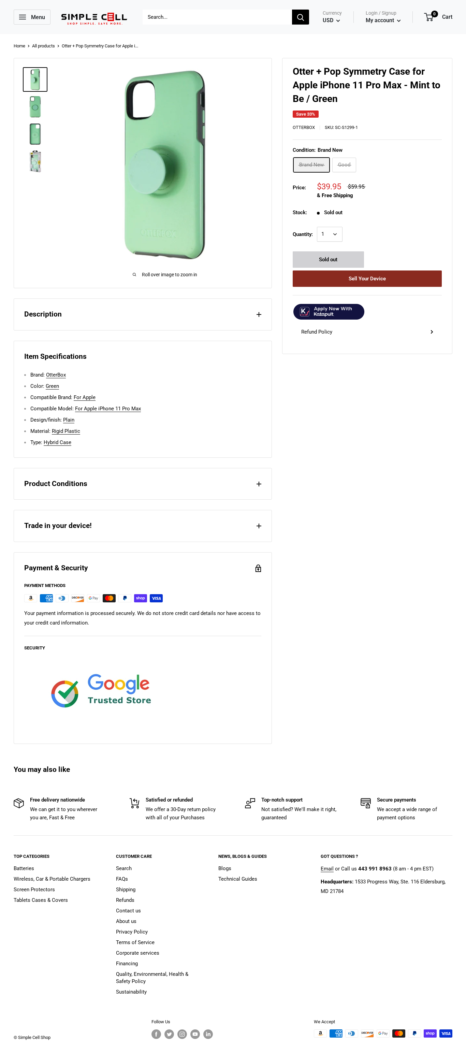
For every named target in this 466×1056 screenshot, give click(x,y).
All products (43, 45)
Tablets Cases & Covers (41, 900)
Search (124, 868)
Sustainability (131, 992)
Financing (127, 963)
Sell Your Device (367, 279)
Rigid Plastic (66, 431)
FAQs (122, 879)
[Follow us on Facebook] (156, 1034)
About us (126, 921)
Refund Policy (316, 332)
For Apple (85, 397)
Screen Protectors (34, 889)
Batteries (24, 868)
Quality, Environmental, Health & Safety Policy (152, 977)
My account (380, 20)
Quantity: (303, 234)
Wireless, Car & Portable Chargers (52, 879)
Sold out (328, 259)
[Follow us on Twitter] (169, 1034)
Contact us (128, 911)
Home (19, 45)
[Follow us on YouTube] (195, 1034)
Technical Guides (237, 879)
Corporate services (137, 953)
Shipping (125, 889)
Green (52, 386)
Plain (68, 420)
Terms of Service (135, 942)
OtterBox (304, 127)
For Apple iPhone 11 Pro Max (108, 409)
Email (327, 869)
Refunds (125, 900)
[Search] (300, 17)
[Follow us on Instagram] (182, 1034)
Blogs (224, 868)
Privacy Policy (132, 932)
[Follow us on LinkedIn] (208, 1034)
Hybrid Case (57, 442)
